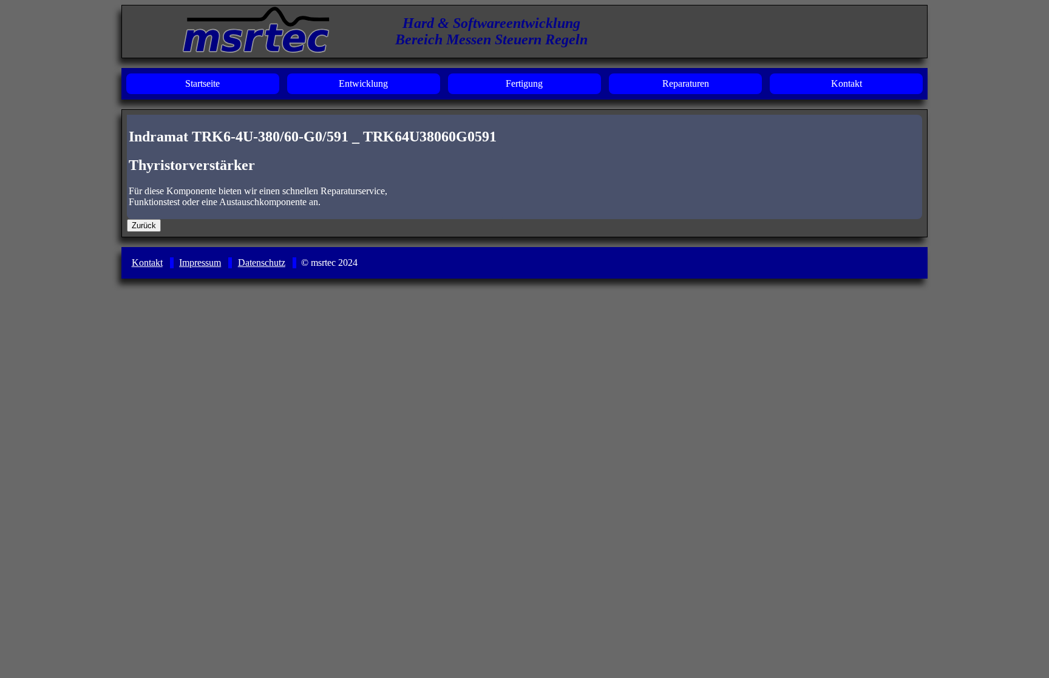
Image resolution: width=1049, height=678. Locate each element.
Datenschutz (261, 262)
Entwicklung (363, 83)
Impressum (200, 262)
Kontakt (846, 83)
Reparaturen (685, 83)
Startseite (202, 83)
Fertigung (524, 83)
